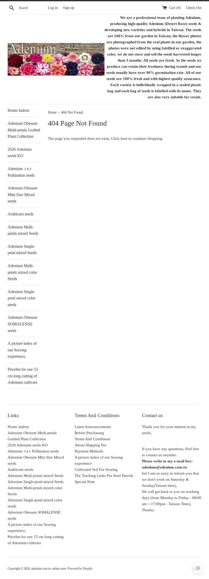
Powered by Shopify (80, 568)
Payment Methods (89, 451)
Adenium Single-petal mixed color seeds (21, 298)
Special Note (85, 482)
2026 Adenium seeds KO (20, 152)
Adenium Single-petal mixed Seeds (22, 249)
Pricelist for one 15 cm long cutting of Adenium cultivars (23, 375)
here (124, 138)
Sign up (68, 8)
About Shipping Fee (91, 445)
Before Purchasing (89, 433)
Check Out (193, 8)
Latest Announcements (93, 427)
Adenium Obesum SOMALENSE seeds (22, 324)
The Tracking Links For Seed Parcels (104, 476)
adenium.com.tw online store (48, 568)
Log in (53, 8)
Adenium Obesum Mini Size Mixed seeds (22, 194)
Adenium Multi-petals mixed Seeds (23, 230)
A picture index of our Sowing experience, (22, 350)
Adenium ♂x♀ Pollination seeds (21, 172)
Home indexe (18, 110)
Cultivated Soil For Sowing (96, 469)
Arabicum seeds (20, 214)
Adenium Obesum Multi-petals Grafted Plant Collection (24, 130)
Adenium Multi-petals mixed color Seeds (22, 272)
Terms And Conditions (92, 439)
